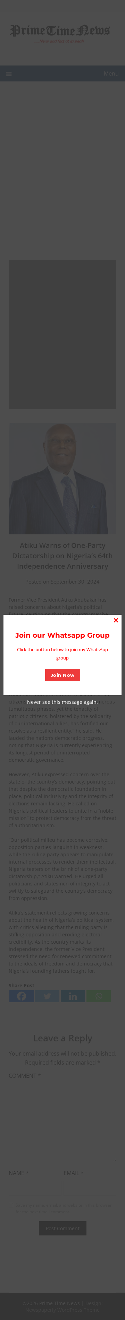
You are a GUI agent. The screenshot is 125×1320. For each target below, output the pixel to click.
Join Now (63, 675)
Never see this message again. (62, 702)
